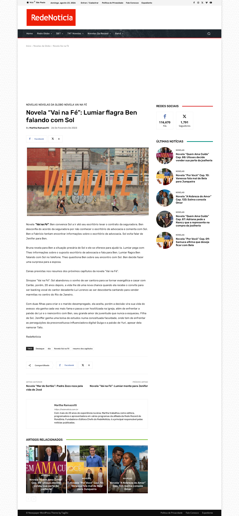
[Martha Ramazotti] (40, 414)
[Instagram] (198, 3)
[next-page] (34, 499)
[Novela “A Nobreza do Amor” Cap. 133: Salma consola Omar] (128, 469)
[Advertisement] (119, 73)
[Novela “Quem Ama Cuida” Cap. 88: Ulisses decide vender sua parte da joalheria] (46, 469)
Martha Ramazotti (39, 128)
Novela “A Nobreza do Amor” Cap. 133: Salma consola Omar (128, 486)
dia (49, 348)
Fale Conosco (192, 512)
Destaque (40, 348)
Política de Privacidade (171, 512)
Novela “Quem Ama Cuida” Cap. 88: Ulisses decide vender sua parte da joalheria (46, 484)
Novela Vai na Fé (61, 45)
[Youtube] (211, 3)
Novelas (32, 104)
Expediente (207, 512)
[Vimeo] (207, 3)
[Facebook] (194, 3)
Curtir (164, 114)
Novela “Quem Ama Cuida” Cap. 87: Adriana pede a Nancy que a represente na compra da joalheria (193, 221)
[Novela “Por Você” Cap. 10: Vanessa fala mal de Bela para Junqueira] (87, 469)
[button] (209, 34)
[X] (202, 3)
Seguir (184, 114)
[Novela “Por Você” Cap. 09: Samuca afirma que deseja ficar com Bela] (164, 240)
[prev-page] (28, 499)
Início (28, 45)
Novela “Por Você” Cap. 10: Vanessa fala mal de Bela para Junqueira (87, 486)
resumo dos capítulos (83, 348)
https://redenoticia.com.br (66, 409)
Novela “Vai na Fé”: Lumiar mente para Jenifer (119, 386)
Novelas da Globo (42, 45)
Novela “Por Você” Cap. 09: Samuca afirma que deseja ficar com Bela (193, 242)
